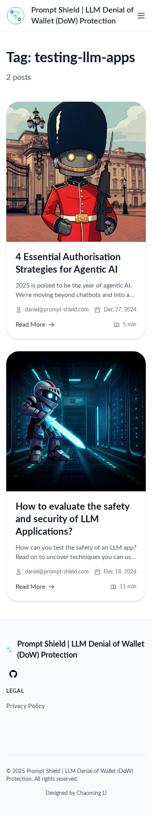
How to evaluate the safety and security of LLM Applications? (72, 519)
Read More (30, 325)
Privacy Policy (25, 706)
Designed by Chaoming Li (76, 793)
